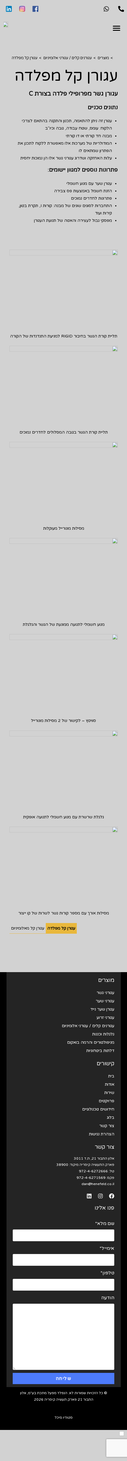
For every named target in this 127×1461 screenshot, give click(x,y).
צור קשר (106, 1125)
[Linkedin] (89, 1196)
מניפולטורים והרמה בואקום (90, 1042)
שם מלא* (104, 1223)
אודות (109, 1084)
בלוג (110, 1117)
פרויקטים (106, 1100)
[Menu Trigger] (116, 28)
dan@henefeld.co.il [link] (98, 1184)
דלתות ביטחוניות (100, 1050)
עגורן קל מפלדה (25, 58)
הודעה (107, 1298)
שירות (109, 1092)
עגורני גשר (105, 992)
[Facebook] (111, 1196)
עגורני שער (105, 1000)
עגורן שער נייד (102, 1009)
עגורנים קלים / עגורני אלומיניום (88, 1025)
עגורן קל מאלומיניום (27, 928)
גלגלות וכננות (103, 1034)
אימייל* (107, 1248)
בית (111, 1076)
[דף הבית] (116, 58)
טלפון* (107, 1273)
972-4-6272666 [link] (93, 1171)
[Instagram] (100, 1196)
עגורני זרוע (105, 1017)
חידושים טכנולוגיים (98, 1109)
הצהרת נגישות (101, 1134)
